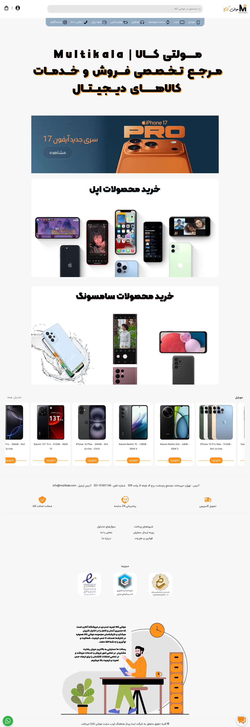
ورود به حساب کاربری (21, 10)
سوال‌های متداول (106, 526)
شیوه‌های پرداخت (143, 526)
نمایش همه (14, 397)
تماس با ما (106, 532)
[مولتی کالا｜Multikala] (235, 9)
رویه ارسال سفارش (143, 532)
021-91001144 (102, 485)
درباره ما (106, 538)
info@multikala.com (64, 485)
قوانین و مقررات (144, 538)
